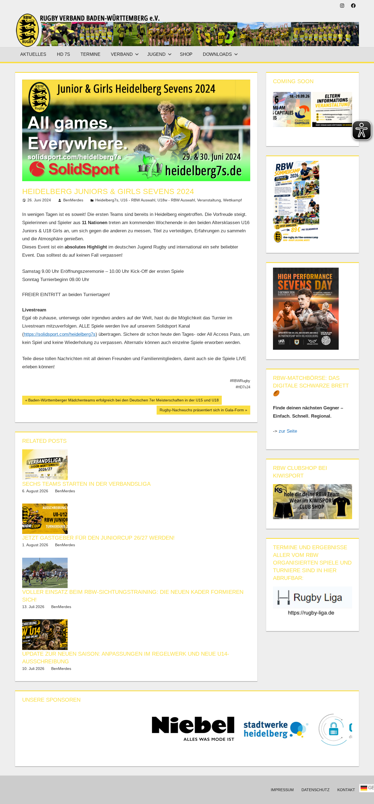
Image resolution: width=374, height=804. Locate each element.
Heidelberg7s (106, 200)
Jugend (156, 54)
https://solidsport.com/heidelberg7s (60, 334)
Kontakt (346, 790)
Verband (122, 54)
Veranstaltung (209, 200)
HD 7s (63, 54)
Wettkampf (232, 200)
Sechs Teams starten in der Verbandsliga (86, 484)
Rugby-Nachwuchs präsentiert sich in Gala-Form (201, 411)
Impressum (282, 790)
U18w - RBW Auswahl (176, 200)
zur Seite (288, 431)
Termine (90, 54)
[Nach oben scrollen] (364, 794)
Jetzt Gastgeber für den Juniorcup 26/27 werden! (98, 538)
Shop (186, 54)
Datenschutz (315, 790)
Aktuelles (33, 54)
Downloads (217, 54)
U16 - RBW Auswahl (137, 200)
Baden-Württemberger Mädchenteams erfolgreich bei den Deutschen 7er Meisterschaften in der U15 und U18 (123, 401)
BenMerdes (73, 200)
